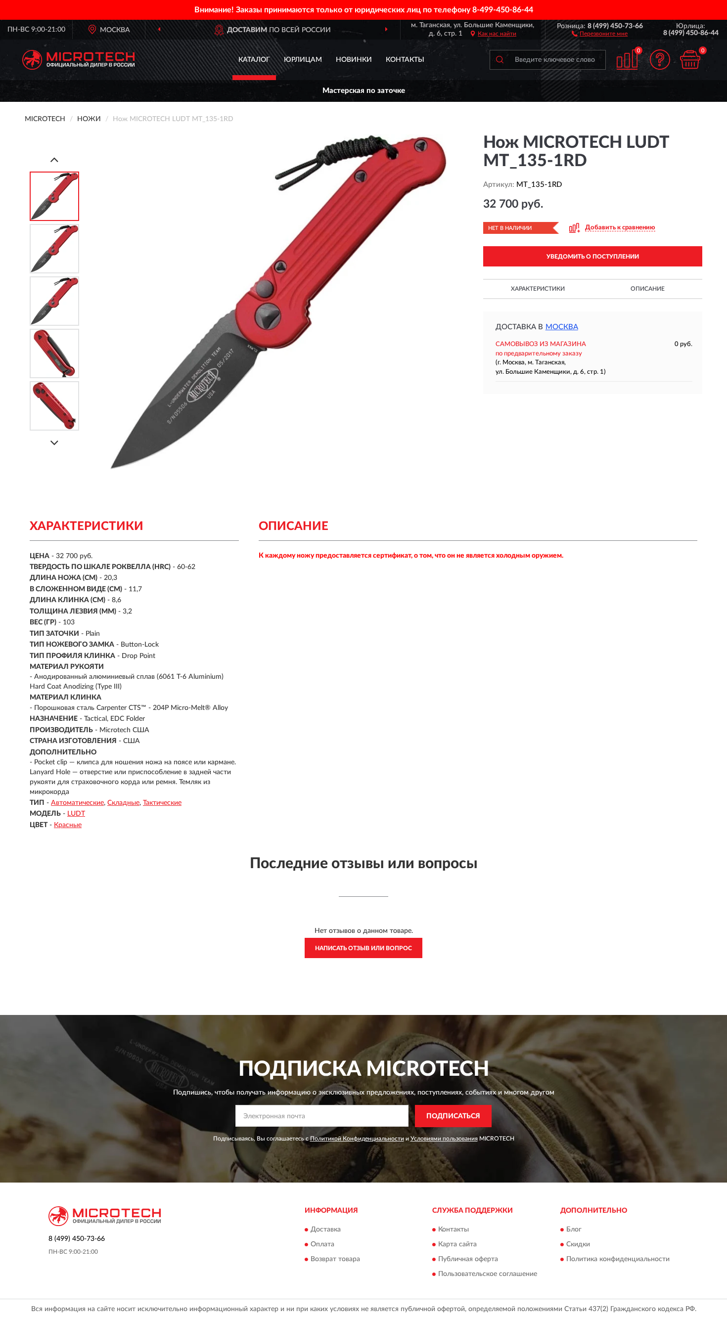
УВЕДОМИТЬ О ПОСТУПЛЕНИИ (592, 257)
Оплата (322, 1244)
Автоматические (77, 802)
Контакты (405, 59)
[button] (600, 33)
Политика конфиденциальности (618, 1259)
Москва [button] (561, 327)
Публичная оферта (468, 1259)
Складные (123, 802)
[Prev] (54, 159)
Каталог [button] (254, 59)
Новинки (354, 59)
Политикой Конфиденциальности (357, 1139)
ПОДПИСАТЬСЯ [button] (453, 1116)
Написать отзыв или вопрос (363, 948)
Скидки (578, 1244)
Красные (68, 825)
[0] (690, 59)
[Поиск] (499, 60)
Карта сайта (457, 1244)
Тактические (162, 802)
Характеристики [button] (538, 289)
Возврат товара (335, 1259)
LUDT (76, 813)
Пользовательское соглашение (487, 1274)
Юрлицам (303, 59)
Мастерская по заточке (363, 90)
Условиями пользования (444, 1139)
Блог (574, 1230)
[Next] (54, 442)
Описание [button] (648, 289)
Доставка (326, 1230)
